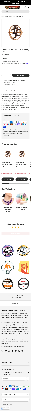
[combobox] (15, 11)
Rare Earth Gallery (9, 404)
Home (3, 16)
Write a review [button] (15, 233)
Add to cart (20, 75)
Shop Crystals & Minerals (21, 209)
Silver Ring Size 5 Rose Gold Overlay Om (7, 164)
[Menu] (2, 7)
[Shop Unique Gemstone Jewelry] (8, 199)
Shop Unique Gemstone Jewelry (8, 210)
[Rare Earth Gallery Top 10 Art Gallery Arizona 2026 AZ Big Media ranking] (7, 284)
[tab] (5, 90)
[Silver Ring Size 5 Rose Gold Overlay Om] (8, 154)
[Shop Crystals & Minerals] (22, 199)
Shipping (4, 61)
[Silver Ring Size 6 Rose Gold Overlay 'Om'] (21, 154)
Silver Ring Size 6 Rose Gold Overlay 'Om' (21, 164)
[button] (28, 7)
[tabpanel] (15, 102)
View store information (9, 84)
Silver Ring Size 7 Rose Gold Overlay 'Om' (14, 16)
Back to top (15, 303)
